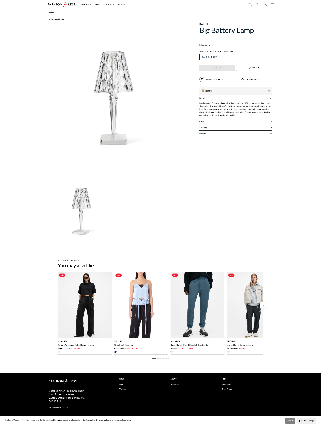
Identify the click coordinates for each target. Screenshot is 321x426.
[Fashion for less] (61, 4)
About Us (175, 384)
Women (85, 4)
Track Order (227, 389)
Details (202, 98)
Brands (122, 4)
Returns (202, 133)
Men (97, 4)
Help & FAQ (227, 384)
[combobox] (239, 57)
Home (109, 4)
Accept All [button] (290, 421)
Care (201, 121)
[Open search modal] (250, 4)
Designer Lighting (58, 19)
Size (203, 57)
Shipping (203, 127)
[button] (306, 421)
